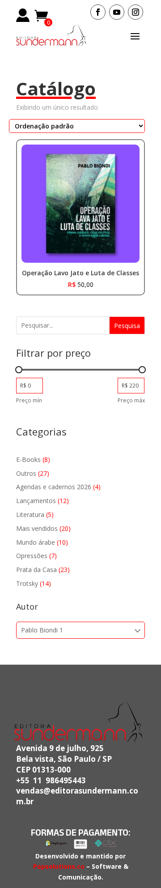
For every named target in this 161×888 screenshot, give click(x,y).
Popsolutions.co (59, 866)
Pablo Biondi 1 (42, 630)
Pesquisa (127, 325)
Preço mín (29, 400)
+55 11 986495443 (51, 780)
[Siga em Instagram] (135, 12)
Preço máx (131, 400)
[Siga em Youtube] (116, 12)
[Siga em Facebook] (98, 12)
